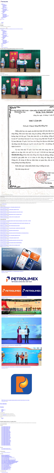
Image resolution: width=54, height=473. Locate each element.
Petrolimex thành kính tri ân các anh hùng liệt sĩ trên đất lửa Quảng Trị (9, 230)
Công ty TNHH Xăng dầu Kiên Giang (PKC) (6, 469)
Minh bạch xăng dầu (5, 14)
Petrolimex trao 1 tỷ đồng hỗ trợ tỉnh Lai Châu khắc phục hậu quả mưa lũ (10, 225)
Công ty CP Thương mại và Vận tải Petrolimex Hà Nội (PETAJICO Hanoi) (9, 462)
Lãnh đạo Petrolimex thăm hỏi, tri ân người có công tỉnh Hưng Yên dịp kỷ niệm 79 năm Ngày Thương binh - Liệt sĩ (15, 223)
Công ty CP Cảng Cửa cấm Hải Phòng (5, 459)
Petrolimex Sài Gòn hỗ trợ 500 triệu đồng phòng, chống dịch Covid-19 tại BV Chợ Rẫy (11, 240)
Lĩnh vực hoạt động (3, 4)
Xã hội (3, 12)
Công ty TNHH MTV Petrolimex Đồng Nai (6, 444)
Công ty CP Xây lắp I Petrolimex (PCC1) (6, 466)
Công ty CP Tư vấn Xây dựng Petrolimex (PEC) (6, 464)
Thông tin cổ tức (4, 10)
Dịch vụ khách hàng (4, 17)
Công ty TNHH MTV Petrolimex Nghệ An (6, 435)
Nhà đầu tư (3, 8)
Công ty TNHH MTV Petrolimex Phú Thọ (6, 436)
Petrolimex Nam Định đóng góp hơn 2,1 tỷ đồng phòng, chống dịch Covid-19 (10, 235)
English (2, 418)
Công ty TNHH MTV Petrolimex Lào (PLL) (6, 448)
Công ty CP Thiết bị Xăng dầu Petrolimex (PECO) (7, 465)
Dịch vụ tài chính (4, 7)
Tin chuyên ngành (4, 41)
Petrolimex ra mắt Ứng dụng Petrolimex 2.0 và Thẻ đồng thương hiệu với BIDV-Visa (12, 271)
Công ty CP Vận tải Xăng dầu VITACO (5, 458)
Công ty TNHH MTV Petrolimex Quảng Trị (6, 438)
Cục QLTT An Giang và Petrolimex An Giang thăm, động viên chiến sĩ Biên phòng (11, 242)
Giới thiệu (2, 409)
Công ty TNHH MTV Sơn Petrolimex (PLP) (6, 468)
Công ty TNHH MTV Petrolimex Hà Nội (6, 430)
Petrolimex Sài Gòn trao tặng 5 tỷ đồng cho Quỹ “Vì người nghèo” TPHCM (11, 345)
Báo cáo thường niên (5, 9)
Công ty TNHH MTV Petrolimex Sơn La (6, 439)
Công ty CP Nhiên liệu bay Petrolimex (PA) (6, 452)
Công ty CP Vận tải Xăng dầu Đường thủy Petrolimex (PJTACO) (8, 457)
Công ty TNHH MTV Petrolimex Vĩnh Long (6, 442)
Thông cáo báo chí (3, 272)
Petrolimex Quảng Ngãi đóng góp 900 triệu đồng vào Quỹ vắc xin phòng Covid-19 (11, 214)
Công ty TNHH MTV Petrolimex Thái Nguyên (6, 440)
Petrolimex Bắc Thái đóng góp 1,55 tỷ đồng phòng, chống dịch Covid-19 (9, 209)
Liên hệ (2, 411)
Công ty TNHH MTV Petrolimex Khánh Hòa (6, 432)
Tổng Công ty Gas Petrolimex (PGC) (5, 455)
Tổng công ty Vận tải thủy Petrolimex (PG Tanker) (7, 456)
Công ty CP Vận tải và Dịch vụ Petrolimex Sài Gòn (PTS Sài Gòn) (8, 460)
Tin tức (2, 13)
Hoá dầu (3, 6)
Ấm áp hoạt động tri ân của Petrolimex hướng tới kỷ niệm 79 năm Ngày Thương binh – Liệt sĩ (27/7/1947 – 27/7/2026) (15, 220)
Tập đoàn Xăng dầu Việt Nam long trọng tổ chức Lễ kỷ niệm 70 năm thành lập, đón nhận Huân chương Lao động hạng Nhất (18, 315)
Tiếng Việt (3, 22)
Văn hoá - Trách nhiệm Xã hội (5, 47)
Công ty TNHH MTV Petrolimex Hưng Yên (6, 431)
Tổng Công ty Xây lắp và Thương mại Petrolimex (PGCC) (7, 463)
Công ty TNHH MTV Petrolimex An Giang (6, 426)
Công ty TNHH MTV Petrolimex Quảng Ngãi (6, 437)
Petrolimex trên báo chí (5, 16)
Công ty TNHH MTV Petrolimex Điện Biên (6, 443)
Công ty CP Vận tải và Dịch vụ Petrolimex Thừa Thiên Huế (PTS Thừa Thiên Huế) (10, 461)
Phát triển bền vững (3, 11)
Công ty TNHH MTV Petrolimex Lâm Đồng (6, 434)
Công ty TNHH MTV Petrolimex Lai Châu (6, 433)
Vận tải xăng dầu (4, 5)
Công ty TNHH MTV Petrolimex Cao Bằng (6, 427)
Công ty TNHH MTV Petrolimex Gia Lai (6, 429)
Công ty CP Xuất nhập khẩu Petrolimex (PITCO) (6, 467)
